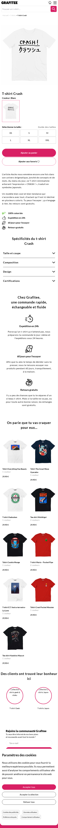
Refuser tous (29, 802)
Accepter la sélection (29, 794)
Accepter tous (29, 787)
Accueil (5, 15)
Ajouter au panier (29, 152)
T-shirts (13, 15)
